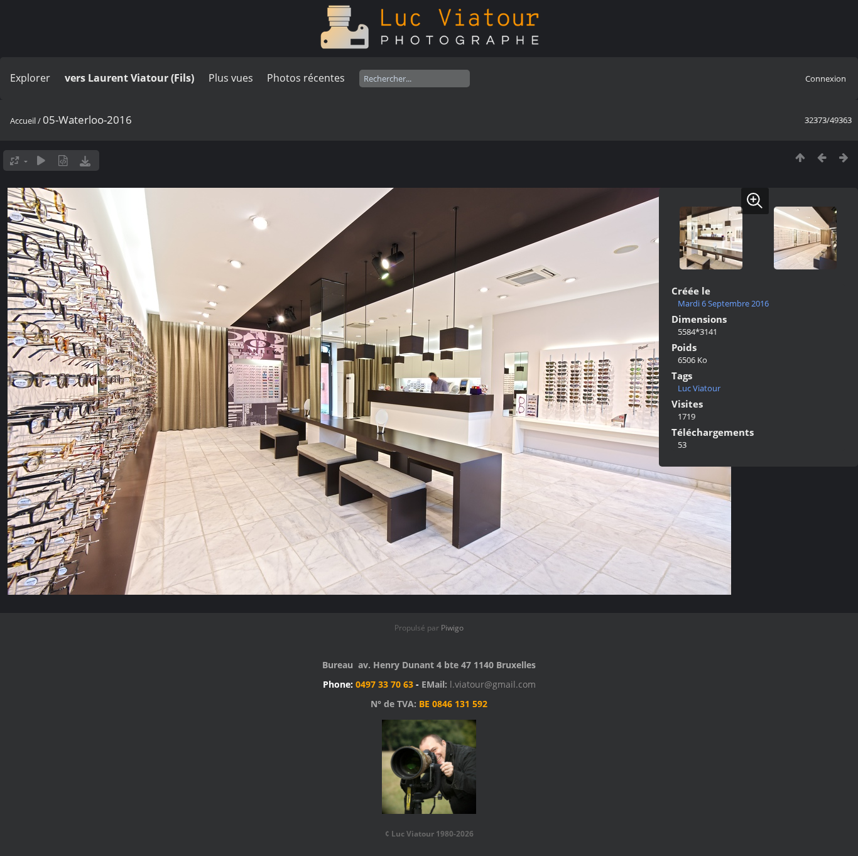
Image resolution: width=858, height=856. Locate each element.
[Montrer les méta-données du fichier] (63, 160)
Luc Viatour (699, 388)
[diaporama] (41, 160)
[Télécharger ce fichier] (85, 160)
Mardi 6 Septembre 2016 (723, 303)
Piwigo (452, 627)
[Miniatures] (800, 157)
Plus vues (231, 78)
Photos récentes (306, 78)
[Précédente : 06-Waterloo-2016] (822, 157)
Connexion (825, 78)
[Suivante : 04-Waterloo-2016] (844, 157)
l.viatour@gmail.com (493, 684)
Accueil (23, 120)
